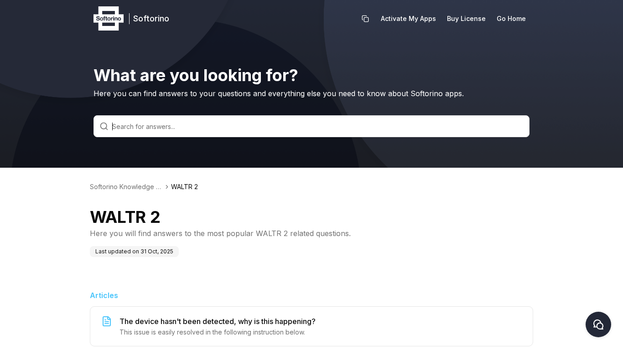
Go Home (511, 18)
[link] (184, 186)
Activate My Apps (408, 18)
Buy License (466, 18)
